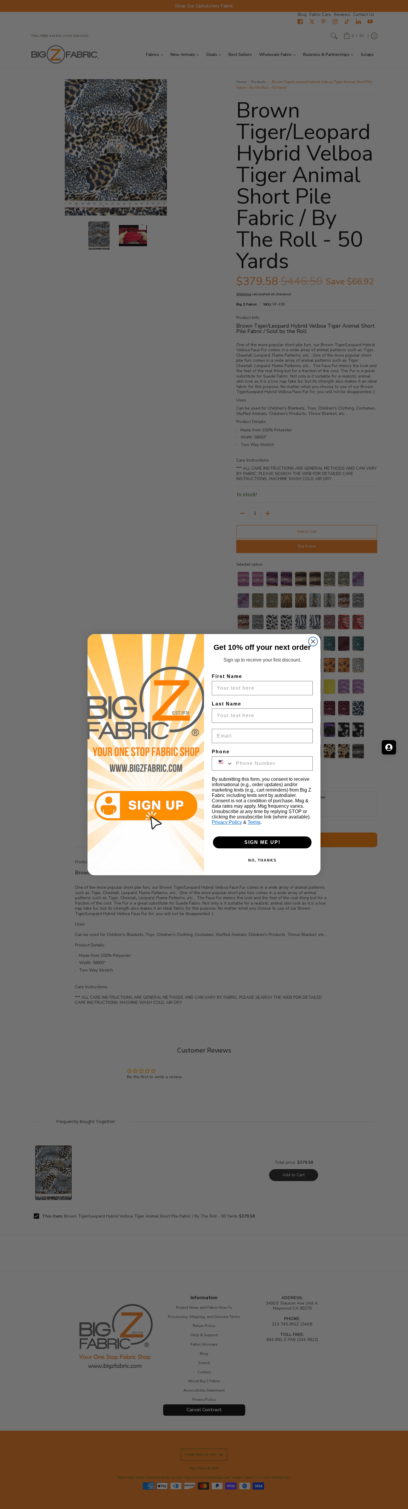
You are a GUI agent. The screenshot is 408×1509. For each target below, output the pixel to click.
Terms (254, 822)
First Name (227, 676)
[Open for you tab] (389, 747)
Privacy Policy (227, 822)
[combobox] (222, 763)
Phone (221, 751)
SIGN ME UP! (262, 842)
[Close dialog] (313, 641)
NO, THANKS (262, 860)
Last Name (226, 703)
